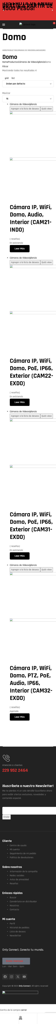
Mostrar (6, 93)
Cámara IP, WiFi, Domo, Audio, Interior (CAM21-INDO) (31, 218)
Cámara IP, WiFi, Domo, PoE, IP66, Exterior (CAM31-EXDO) (31, 526)
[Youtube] (24, 976)
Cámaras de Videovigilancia (23, 104)
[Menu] (10, 25)
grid (6, 78)
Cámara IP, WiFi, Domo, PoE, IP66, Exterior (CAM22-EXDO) (31, 372)
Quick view (47, 108)
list (13, 78)
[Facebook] (5, 976)
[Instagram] (11, 976)
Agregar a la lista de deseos (25, 108)
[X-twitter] (18, 976)
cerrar (24, 1010)
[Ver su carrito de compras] (52, 24)
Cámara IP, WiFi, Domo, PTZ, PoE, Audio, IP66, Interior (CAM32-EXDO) (31, 683)
